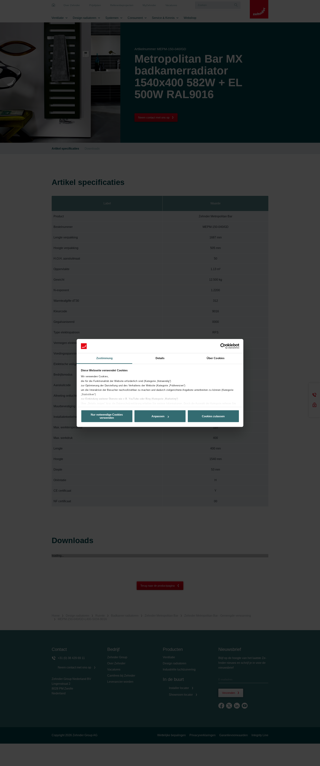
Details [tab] (160, 358)
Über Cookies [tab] (215, 358)
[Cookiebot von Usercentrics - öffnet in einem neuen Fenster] (223, 346)
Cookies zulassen (213, 416)
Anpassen (157, 416)
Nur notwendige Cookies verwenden (107, 416)
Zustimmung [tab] (104, 358)
